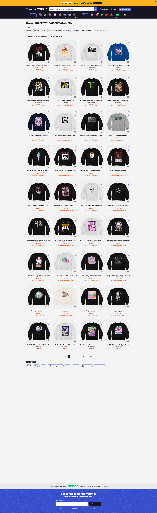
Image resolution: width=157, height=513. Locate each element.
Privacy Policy (75, 508)
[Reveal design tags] (48, 62)
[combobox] (71, 9)
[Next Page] (91, 356)
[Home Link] (40, 9)
